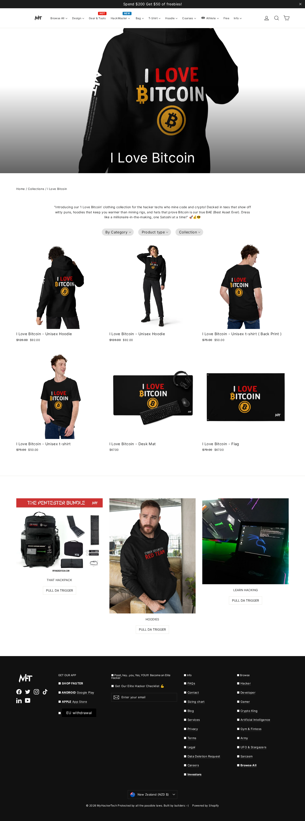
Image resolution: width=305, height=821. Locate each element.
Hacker (245, 683)
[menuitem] (59, 17)
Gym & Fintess (250, 729)
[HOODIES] (152, 555)
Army (244, 738)
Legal (191, 747)
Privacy (193, 729)
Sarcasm (246, 756)
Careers (193, 765)
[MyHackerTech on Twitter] (27, 691)
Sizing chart (196, 701)
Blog (191, 711)
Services (194, 719)
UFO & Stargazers (253, 747)
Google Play (85, 692)
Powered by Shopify (205, 805)
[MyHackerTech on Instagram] (36, 691)
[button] (118, 232)
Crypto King (249, 711)
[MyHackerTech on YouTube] (27, 700)
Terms (192, 738)
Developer (247, 692)
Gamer (245, 701)
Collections (36, 189)
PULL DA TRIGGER (59, 590)
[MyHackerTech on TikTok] (45, 691)
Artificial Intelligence (255, 719)
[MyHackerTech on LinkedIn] (19, 700)
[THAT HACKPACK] (59, 536)
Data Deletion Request (204, 756)
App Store (74, 701)
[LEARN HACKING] (245, 541)
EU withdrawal (79, 713)
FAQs (191, 683)
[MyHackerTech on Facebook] (19, 691)
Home (20, 189)
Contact (193, 692)
